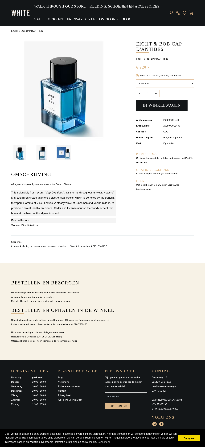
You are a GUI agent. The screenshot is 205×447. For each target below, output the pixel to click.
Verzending (64, 382)
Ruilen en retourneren (69, 386)
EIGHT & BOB (99, 246)
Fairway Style (81, 19)
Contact (62, 391)
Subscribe (117, 406)
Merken (55, 19)
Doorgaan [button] (189, 438)
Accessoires (83, 246)
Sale (39, 19)
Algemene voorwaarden (70, 399)
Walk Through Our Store (60, 6)
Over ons (108, 19)
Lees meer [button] (104, 442)
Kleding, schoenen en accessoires (124, 6)
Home (15, 246)
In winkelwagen (162, 105)
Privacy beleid (65, 395)
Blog (127, 19)
